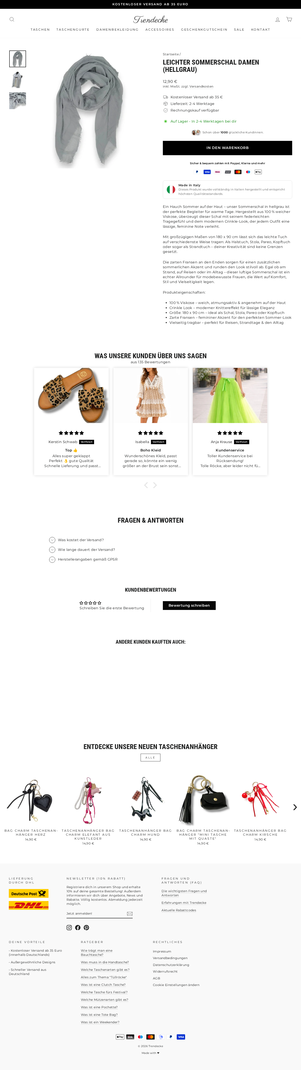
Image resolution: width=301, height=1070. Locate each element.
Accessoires (160, 30)
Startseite (171, 54)
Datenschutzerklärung (171, 965)
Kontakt (261, 30)
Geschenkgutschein (204, 30)
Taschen (40, 30)
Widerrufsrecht (165, 971)
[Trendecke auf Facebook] (77, 927)
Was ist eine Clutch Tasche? (103, 984)
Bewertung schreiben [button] (189, 605)
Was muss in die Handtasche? (105, 962)
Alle (150, 757)
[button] (147, 485)
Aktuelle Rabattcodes (179, 910)
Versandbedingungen (170, 958)
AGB (156, 978)
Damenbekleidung (117, 30)
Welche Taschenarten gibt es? (105, 969)
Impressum (162, 951)
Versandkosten (201, 86)
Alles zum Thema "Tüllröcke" (104, 977)
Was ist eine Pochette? (99, 1007)
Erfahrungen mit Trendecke (184, 902)
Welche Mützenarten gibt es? (104, 999)
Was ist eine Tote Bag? (99, 1014)
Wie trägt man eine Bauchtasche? (96, 952)
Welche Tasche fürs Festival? (104, 992)
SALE (239, 30)
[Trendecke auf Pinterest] (86, 927)
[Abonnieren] (130, 913)
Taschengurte (73, 30)
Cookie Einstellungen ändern (176, 985)
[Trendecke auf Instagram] (69, 927)
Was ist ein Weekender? (100, 1022)
